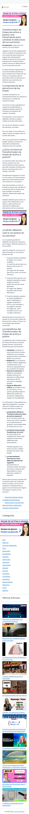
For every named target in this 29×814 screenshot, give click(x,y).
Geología (5, 562)
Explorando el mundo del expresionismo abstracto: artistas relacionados (13, 505)
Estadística (6, 554)
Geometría (6, 565)
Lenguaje (5, 574)
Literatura (6, 579)
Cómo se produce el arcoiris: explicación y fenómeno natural (14, 766)
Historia (5, 568)
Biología (5, 543)
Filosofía (5, 557)
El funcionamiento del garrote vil (14, 695)
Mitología (5, 585)
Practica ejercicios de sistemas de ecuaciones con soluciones (14, 730)
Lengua (5, 571)
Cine (4, 548)
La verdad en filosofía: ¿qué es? (14, 748)
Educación (6, 551)
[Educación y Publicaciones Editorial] (5, 6)
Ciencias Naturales (9, 545)
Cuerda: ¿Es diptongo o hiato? (13, 712)
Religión (5, 590)
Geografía (6, 560)
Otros (4, 588)
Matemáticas (7, 582)
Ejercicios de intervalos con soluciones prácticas (12, 620)
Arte (4, 540)
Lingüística (6, 576)
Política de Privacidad (17, 812)
